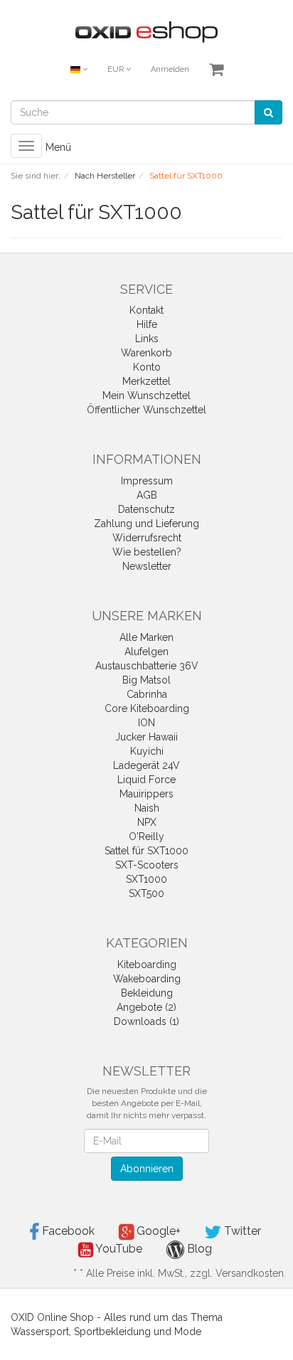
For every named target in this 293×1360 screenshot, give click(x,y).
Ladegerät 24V (146, 765)
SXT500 (146, 893)
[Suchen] (268, 112)
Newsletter (146, 566)
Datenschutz (146, 509)
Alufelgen (146, 651)
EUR (116, 69)
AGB (147, 495)
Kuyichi (147, 751)
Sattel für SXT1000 (146, 850)
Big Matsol (146, 680)
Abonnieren (147, 1168)
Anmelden (170, 69)
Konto (147, 367)
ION (146, 722)
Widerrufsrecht (146, 537)
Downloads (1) (146, 1021)
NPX (146, 822)
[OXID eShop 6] (146, 31)
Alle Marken (146, 637)
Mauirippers (146, 793)
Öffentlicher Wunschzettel (146, 409)
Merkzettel (146, 381)
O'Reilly (146, 836)
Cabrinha (147, 694)
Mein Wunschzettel (146, 395)
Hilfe (147, 324)
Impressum (147, 481)
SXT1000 (146, 879)
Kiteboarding (146, 964)
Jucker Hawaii (146, 737)
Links (147, 338)
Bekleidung (147, 993)
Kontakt (146, 310)
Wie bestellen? (146, 552)
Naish (146, 808)
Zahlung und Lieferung (146, 523)
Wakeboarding (147, 978)
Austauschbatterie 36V (146, 665)
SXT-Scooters (147, 865)
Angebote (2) (146, 1007)
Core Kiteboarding (147, 708)
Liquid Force (146, 779)
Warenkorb (146, 352)
